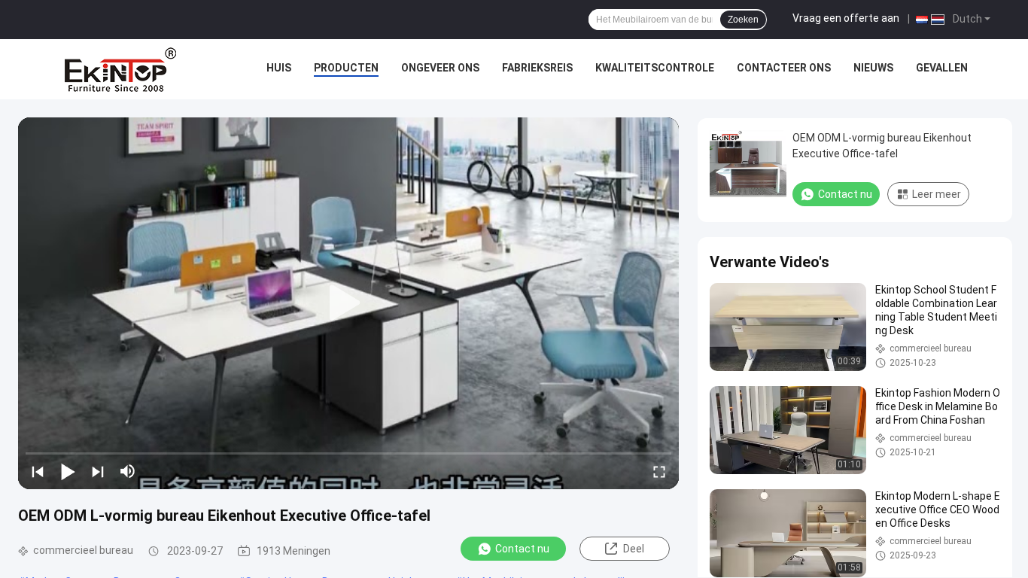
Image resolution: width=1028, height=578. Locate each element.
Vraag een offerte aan (845, 18)
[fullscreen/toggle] (659, 471)
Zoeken (743, 19)
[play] (348, 303)
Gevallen (942, 68)
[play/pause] (68, 471)
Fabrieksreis (537, 68)
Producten (346, 68)
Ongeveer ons (440, 68)
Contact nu (522, 549)
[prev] (38, 471)
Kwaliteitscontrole (654, 68)
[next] (98, 471)
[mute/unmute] (128, 471)
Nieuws (873, 68)
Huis (278, 68)
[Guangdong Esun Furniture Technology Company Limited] (120, 69)
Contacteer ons (784, 68)
